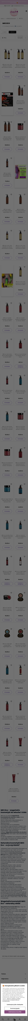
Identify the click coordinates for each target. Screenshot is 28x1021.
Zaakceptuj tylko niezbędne (15, 1004)
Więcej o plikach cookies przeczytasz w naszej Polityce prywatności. (11, 1000)
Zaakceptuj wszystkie (15, 1012)
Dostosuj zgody (15, 1008)
